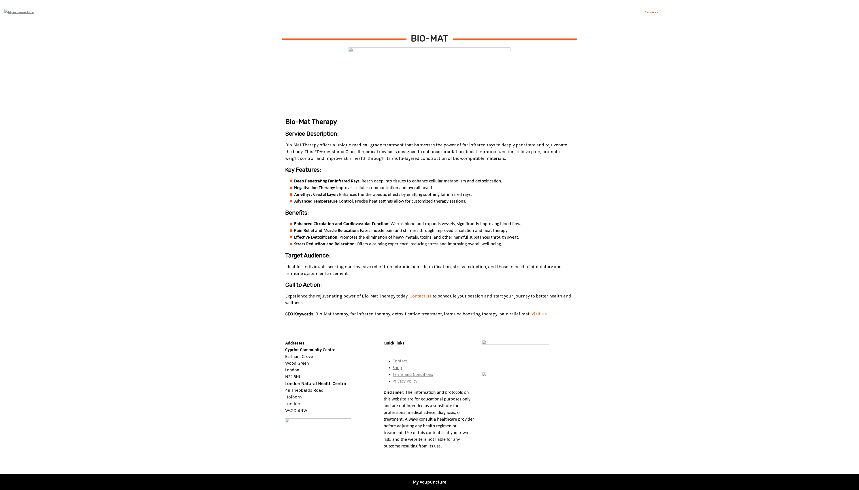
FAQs (753, 12)
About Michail (684, 12)
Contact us (421, 296)
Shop (825, 12)
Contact (806, 12)
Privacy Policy (405, 381)
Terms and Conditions (413, 374)
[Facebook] (836, 12)
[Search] (852, 12)
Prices (786, 12)
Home (631, 12)
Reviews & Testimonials (722, 12)
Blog (769, 12)
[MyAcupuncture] (19, 12)
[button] (854, 485)
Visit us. (540, 314)
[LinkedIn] (844, 12)
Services (651, 12)
